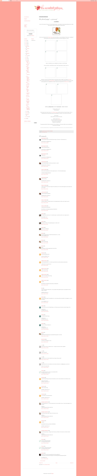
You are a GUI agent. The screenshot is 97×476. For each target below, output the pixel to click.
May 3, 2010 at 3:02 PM (44, 230)
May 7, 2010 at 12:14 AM (44, 417)
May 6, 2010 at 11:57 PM (44, 359)
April (27, 111)
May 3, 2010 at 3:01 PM (44, 224)
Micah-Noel (43, 339)
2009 (26, 118)
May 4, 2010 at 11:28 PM (44, 336)
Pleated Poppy (50, 37)
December (27, 46)
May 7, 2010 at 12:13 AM (44, 408)
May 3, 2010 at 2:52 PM (44, 196)
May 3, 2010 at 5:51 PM (44, 271)
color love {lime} (27, 65)
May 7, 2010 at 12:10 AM (44, 374)
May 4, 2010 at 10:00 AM (44, 311)
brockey (42, 453)
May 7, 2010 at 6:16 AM (44, 458)
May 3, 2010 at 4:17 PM (44, 257)
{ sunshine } (27, 84)
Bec (41, 288)
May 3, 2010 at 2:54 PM (44, 210)
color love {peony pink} (27, 87)
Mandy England (43, 138)
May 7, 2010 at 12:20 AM (44, 443)
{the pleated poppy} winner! (28, 102)
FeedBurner (32, 35)
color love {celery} (27, 99)
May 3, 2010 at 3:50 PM (44, 249)
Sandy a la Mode (44, 169)
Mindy (42, 233)
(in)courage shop (51, 80)
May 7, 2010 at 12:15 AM (44, 436)
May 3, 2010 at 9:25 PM (44, 302)
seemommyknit (43, 161)
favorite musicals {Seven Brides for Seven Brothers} (28, 78)
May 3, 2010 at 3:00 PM (44, 218)
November (27, 48)
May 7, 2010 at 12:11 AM (44, 383)
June (27, 58)
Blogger (52, 473)
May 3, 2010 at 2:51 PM (44, 182)
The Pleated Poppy (54, 112)
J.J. (41, 345)
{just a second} (27, 83)
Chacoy (42, 370)
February (27, 114)
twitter (25, 25)
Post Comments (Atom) (46, 464)
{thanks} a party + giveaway (28, 71)
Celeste (42, 314)
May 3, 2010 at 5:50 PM (44, 265)
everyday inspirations (44, 430)
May (27, 60)
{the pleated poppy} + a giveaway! (28, 108)
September (27, 53)
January (27, 116)
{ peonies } (27, 95)
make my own (66, 81)
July (26, 57)
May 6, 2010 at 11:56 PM (44, 347)
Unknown (42, 377)
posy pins (69, 79)
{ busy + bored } (27, 106)
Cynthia (42, 213)
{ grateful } (27, 104)
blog (59, 118)
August (27, 55)
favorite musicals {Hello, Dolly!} (27, 68)
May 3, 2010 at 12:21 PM (44, 150)
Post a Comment (42, 460)
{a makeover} (28, 74)
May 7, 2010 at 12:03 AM (44, 367)
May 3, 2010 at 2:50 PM (44, 166)
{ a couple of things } (28, 93)
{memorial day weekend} (28, 62)
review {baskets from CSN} (27, 90)
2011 (26, 43)
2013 (26, 40)
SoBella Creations (44, 260)
